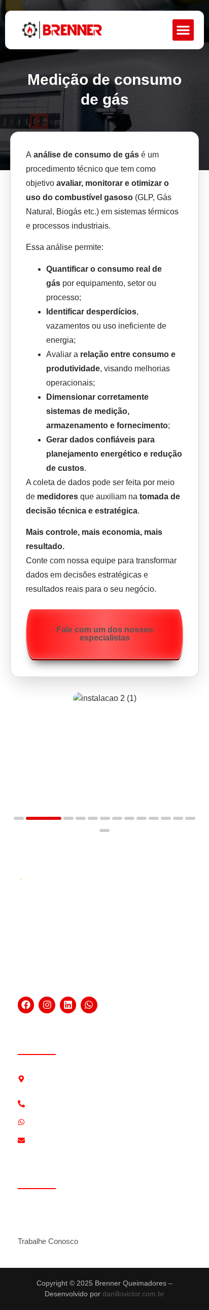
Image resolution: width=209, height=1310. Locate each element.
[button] (183, 30)
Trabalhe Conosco (48, 1241)
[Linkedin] (68, 1005)
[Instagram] (47, 1005)
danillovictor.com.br (133, 1294)
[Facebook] (26, 1005)
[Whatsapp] (89, 1005)
